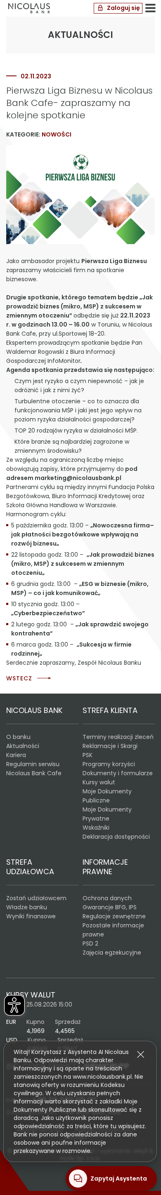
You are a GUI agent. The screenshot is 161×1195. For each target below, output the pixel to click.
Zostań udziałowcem (36, 898)
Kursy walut (99, 782)
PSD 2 (90, 943)
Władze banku (26, 907)
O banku (18, 737)
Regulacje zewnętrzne (114, 916)
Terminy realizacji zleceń (118, 737)
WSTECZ (19, 678)
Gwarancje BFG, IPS (110, 907)
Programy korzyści (109, 764)
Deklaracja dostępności (116, 837)
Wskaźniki (96, 827)
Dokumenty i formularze (118, 773)
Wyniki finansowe (31, 916)
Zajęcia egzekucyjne (112, 952)
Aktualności (22, 746)
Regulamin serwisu (32, 764)
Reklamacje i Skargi (110, 746)
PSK (87, 755)
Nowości (56, 134)
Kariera (16, 755)
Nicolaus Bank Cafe (34, 773)
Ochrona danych (107, 898)
